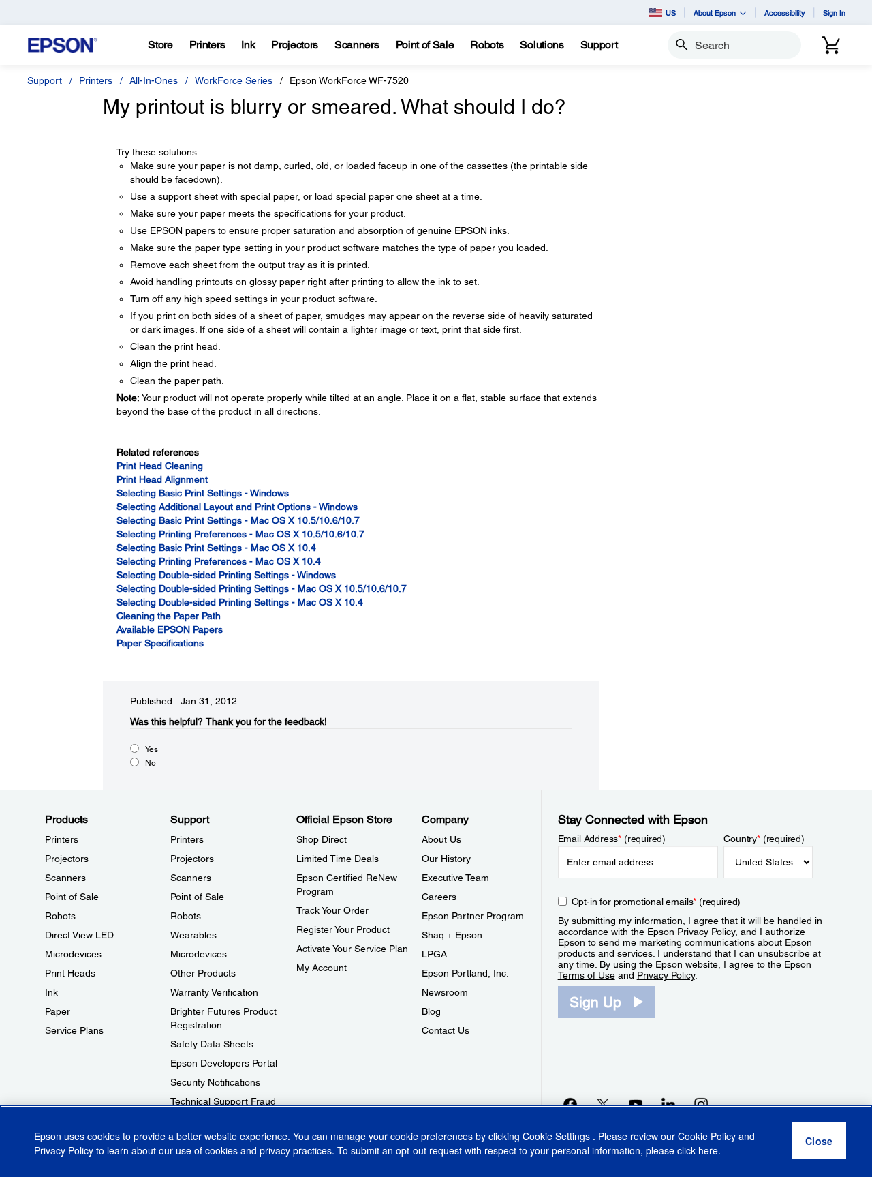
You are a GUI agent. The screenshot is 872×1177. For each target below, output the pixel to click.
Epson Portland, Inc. (465, 973)
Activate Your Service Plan (352, 948)
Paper (57, 1011)
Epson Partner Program (473, 915)
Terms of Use (586, 975)
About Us (441, 839)
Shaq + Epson (452, 934)
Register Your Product (343, 929)
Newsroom (445, 992)
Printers (95, 80)
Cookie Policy (707, 1136)
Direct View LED (79, 934)
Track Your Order (332, 910)
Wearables (193, 934)
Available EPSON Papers (169, 629)
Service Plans (74, 1030)
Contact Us (445, 1030)
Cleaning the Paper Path (168, 615)
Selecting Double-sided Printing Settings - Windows (226, 574)
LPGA (434, 954)
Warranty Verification (214, 992)
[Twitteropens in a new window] (603, 1104)
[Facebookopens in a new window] (570, 1104)
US (671, 12)
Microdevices (73, 954)
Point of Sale (72, 896)
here (708, 1150)
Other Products (203, 973)
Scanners (65, 877)
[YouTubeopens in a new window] (635, 1104)
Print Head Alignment (162, 479)
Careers (439, 896)
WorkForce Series (233, 80)
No (150, 763)
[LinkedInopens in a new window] (668, 1104)
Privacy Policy (706, 931)
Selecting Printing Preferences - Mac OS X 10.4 (218, 561)
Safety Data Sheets (211, 1044)
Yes (151, 749)
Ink (51, 992)
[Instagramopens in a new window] (701, 1104)
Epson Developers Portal (223, 1063)
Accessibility (784, 12)
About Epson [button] (715, 12)
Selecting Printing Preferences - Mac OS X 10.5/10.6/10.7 (240, 533)
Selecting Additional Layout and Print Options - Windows (237, 506)
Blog (431, 1011)
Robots (60, 915)
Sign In (834, 12)
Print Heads (70, 973)
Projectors (67, 858)
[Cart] (831, 45)
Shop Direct (321, 839)
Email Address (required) (612, 838)
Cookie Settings (558, 1136)
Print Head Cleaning (159, 465)
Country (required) (764, 838)
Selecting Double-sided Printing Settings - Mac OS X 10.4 (239, 602)
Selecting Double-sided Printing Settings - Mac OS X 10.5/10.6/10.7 (261, 588)
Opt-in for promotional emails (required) (656, 901)
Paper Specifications (160, 643)
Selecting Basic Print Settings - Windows (202, 493)
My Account (321, 967)
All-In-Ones (153, 80)
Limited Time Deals (337, 858)
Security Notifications (215, 1082)
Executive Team (455, 877)
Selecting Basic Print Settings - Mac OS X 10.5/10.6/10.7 (238, 520)
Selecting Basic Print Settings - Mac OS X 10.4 (216, 547)
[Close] (819, 1141)
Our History (446, 858)
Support (44, 80)
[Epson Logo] (62, 45)
